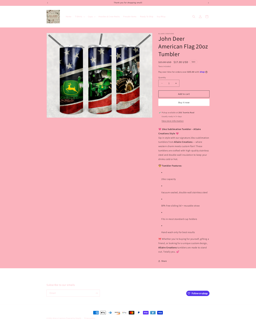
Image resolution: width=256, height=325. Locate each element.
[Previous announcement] (47, 3)
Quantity (162, 77)
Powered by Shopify (73, 318)
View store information (173, 121)
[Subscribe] (96, 293)
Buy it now (184, 102)
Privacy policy (89, 318)
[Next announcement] (208, 3)
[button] (79, 16)
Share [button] (164, 261)
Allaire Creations (59, 318)
